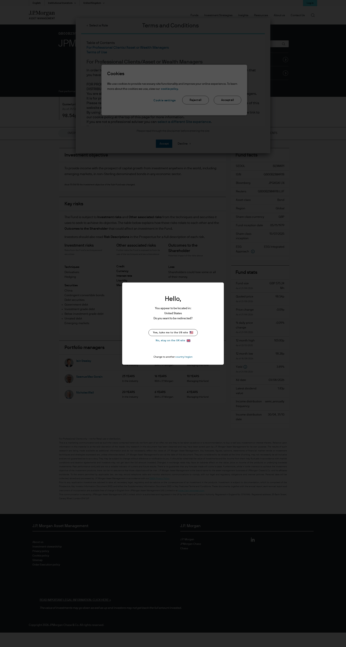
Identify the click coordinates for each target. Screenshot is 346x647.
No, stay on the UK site (170, 340)
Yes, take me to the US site (170, 332)
